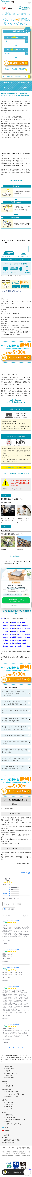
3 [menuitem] (18, 1048)
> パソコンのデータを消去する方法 (14, 1094)
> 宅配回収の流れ (9, 1068)
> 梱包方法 (7, 1071)
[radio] (14, 888)
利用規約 (6, 1137)
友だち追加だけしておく (16, 605)
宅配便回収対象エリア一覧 (18, 1057)
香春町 (19, 643)
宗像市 (13, 631)
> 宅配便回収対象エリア (11, 1117)
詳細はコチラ (16, 467)
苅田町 (5, 646)
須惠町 (5, 640)
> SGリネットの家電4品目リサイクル (14, 1119)
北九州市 (6, 622)
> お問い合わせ (8, 1104)
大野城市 (6, 631)
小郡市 (12, 628)
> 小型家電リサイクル (10, 1073)
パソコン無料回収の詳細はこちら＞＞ (12, 291)
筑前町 (12, 643)
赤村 (25, 643)
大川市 (19, 625)
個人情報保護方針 (8, 1142)
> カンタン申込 (8, 1075)
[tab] (4, 894)
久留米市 (21, 622)
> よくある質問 (8, 1102)
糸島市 (5, 637)
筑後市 (12, 625)
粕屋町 (25, 640)
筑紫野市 (19, 628)
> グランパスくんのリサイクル (13, 1124)
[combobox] (25, 916)
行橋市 (25, 625)
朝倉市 (27, 634)
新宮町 (12, 640)
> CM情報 (7, 1121)
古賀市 (5, 634)
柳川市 (5, 625)
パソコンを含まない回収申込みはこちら (14, 76)
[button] (7, 940)
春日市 (27, 628)
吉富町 (20, 646)
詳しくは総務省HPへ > (16, 556)
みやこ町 (13, 646)
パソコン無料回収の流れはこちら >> (23, 863)
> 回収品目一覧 (8, 1086)
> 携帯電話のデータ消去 (11, 1096)
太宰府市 (21, 631)
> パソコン (7, 1083)
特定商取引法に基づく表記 (11, 1140)
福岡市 (13, 622)
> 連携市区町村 (8, 1115)
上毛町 (27, 646)
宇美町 (20, 637)
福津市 (12, 634)
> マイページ (8, 1109)
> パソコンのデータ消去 (11, 1092)
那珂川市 (13, 637)
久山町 (19, 640)
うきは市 (19, 634)
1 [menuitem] (13, 1048)
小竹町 (5, 643)
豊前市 (5, 628)
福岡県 (3, 618)
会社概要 (6, 1135)
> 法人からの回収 (9, 1077)
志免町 (27, 637)
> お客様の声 (8, 1106)
